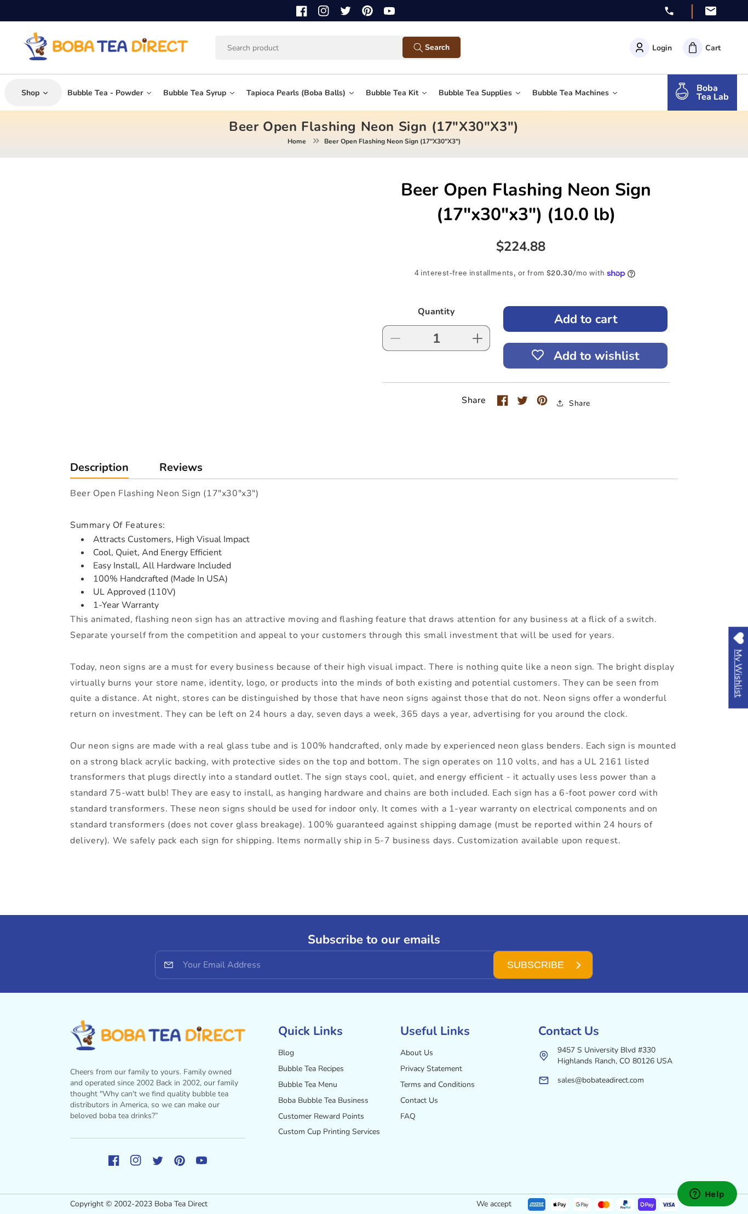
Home (296, 141)
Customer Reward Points (321, 1116)
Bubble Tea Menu (307, 1084)
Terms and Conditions (437, 1084)
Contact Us (419, 1100)
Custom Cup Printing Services (329, 1131)
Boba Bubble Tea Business (323, 1100)
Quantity (436, 311)
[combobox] (319, 48)
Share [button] (579, 403)
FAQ (408, 1116)
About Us (416, 1053)
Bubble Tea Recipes (311, 1068)
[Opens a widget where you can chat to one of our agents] (707, 1195)
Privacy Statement (431, 1068)
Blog (286, 1053)
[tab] (99, 470)
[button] (702, 47)
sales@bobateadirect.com (600, 1080)
